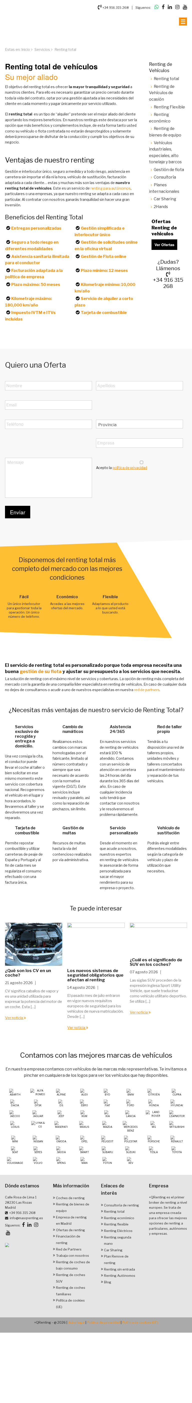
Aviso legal (76, 1322)
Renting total (166, 78)
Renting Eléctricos (118, 1230)
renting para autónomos (110, 188)
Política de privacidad (103, 1322)
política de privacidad (129, 467)
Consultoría (165, 177)
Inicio (25, 49)
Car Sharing (165, 199)
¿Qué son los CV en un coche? (28, 973)
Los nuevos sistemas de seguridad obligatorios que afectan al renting (95, 975)
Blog (107, 1282)
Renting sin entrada (119, 1269)
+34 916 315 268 (115, 8)
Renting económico (119, 1218)
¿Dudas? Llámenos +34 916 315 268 (168, 274)
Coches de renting (70, 1198)
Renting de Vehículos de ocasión (161, 93)
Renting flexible (116, 1224)
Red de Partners (69, 1249)
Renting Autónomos (119, 1276)
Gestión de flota (169, 169)
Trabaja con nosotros (72, 1256)
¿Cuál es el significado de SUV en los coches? (156, 962)
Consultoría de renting (121, 1205)
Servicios (42, 49)
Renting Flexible (169, 107)
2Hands (161, 206)
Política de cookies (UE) (140, 1322)
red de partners (147, 690)
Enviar (17, 512)
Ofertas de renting (70, 1230)
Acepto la (121, 467)
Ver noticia (14, 1017)
